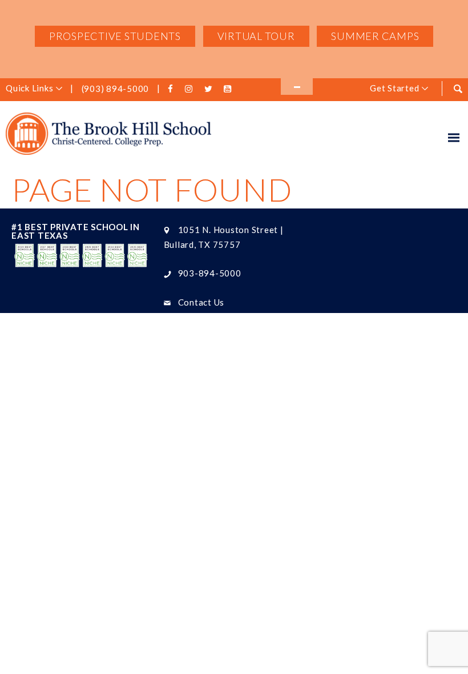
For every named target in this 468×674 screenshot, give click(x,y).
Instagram (191, 89)
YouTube (229, 89)
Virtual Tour (256, 36)
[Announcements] (297, 86)
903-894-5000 (209, 273)
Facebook (172, 89)
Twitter (210, 89)
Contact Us (201, 302)
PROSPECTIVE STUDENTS (115, 36)
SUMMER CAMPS (375, 36)
